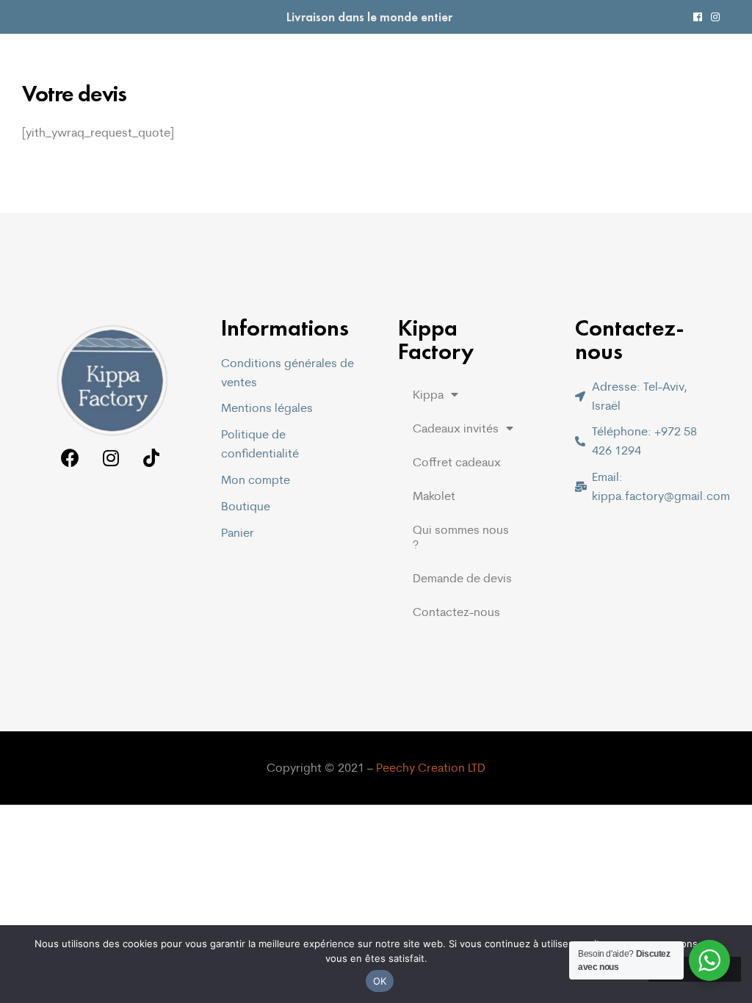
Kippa (428, 394)
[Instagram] (715, 17)
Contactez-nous (456, 611)
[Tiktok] (151, 458)
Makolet (434, 495)
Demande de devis (462, 578)
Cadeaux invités (456, 428)
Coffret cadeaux (457, 462)
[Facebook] (70, 458)
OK (380, 981)
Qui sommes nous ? (461, 536)
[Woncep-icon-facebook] (698, 17)
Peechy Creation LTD (430, 767)
